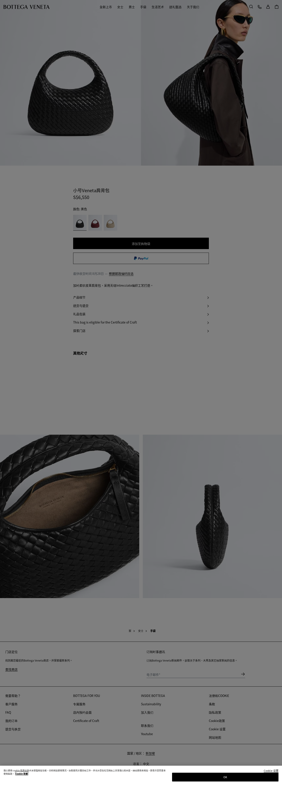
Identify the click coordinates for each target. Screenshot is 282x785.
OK (225, 777)
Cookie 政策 (22, 773)
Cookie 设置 (271, 770)
